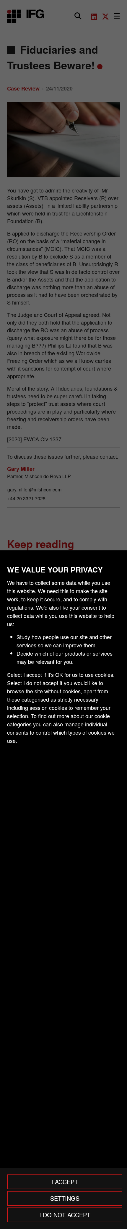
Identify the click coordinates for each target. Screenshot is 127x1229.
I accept (64, 1181)
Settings (64, 1198)
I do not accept (64, 1214)
